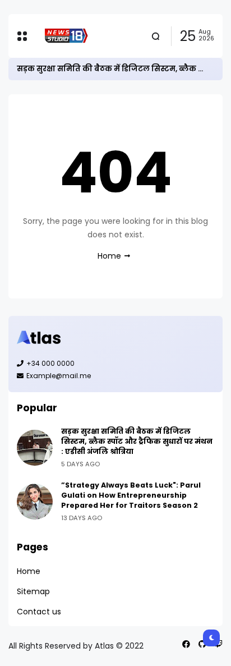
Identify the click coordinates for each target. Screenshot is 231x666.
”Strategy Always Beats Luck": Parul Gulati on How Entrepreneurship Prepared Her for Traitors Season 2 (131, 495)
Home (109, 255)
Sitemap (33, 591)
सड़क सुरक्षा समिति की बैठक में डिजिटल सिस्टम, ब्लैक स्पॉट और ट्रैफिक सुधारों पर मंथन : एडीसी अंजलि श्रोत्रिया (136, 441)
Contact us (39, 611)
